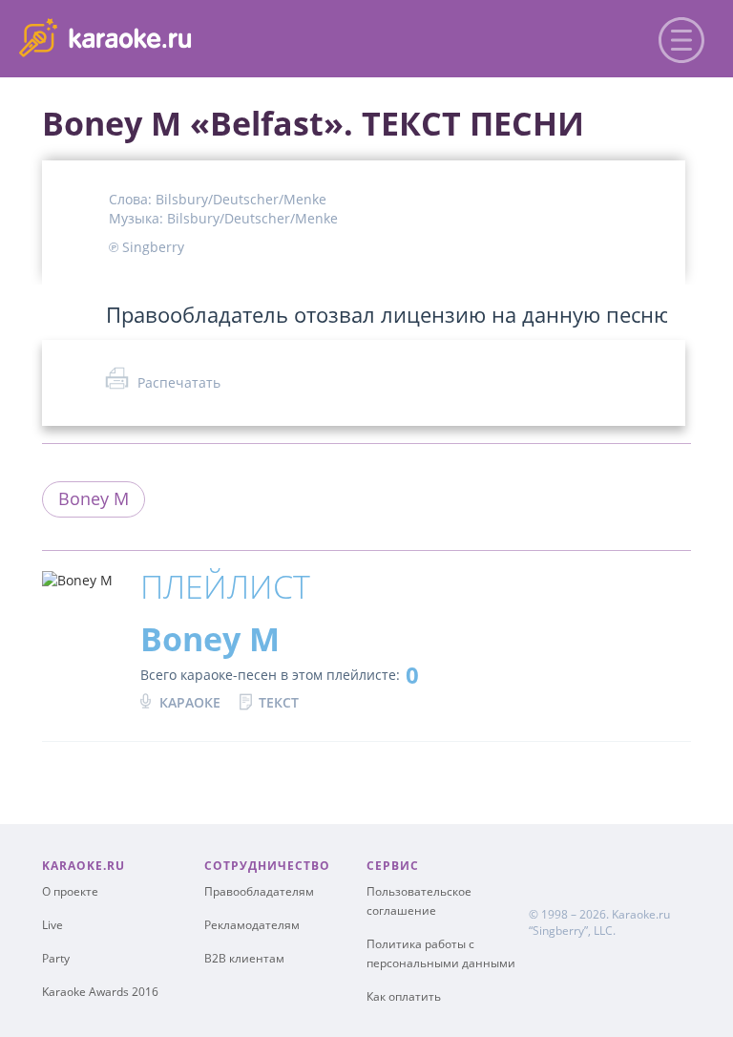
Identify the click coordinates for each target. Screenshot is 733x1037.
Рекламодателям (252, 925)
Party (56, 958)
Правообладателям (259, 891)
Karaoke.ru (641, 914)
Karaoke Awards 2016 (100, 992)
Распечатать (178, 382)
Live (52, 925)
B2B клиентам (244, 958)
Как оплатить (403, 996)
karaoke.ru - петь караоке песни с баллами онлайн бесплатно (173, 36)
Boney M (93, 498)
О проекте (70, 891)
